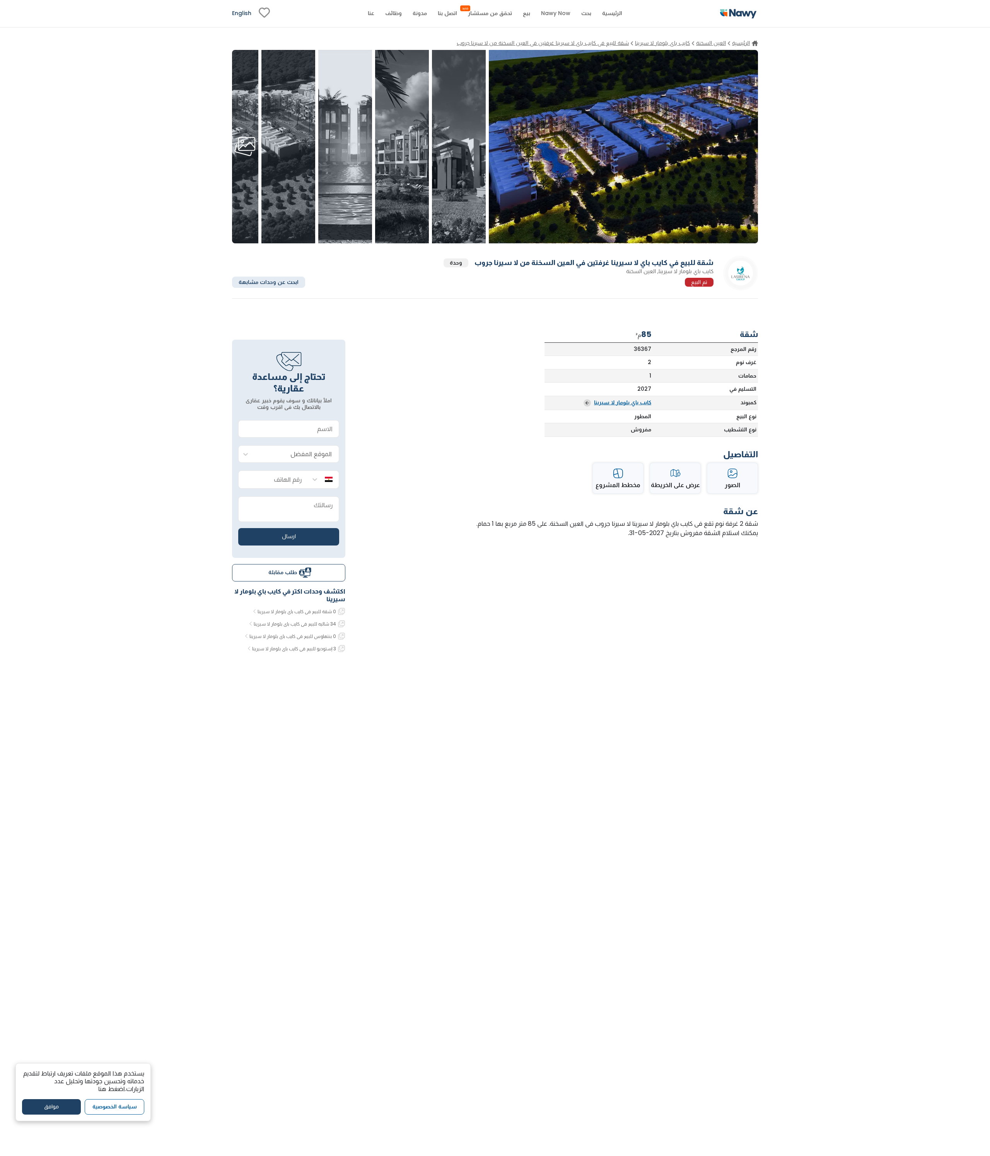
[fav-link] (264, 13)
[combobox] (296, 454)
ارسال (289, 536)
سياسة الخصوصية (114, 1107)
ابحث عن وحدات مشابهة (269, 282)
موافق (51, 1107)
